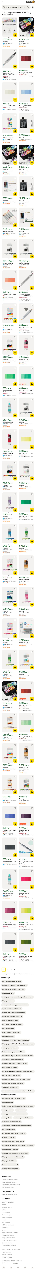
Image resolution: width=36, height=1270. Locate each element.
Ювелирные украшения (9, 1245)
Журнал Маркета (7, 1257)
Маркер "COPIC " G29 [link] (25, 956)
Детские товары (7, 1243)
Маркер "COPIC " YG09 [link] (8, 391)
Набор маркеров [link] (8, 138)
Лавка (10, 1267)
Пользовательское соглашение (11, 1249)
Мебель (4, 1204)
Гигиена (4, 1209)
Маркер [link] (5, 41)
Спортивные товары (8, 1235)
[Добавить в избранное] (15, 19)
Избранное (18, 1267)
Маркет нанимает (7, 1254)
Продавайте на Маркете (9, 1182)
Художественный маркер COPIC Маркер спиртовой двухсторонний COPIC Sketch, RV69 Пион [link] (26, 295)
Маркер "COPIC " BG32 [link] (26, 390)
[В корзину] (15, 35)
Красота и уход (6, 1222)
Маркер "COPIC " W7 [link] (25, 327)
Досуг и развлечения (8, 1202)
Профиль (32, 1267)
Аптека (4, 1220)
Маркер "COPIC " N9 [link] (9, 956)
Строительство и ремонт (9, 1240)
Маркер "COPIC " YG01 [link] (26, 924)
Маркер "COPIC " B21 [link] (25, 106)
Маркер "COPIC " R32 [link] (9, 294)
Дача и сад (5, 1227)
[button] (33, 7)
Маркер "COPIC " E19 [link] (25, 705)
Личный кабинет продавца (10, 1179)
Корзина (25, 1267)
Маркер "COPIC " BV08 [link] (24, 830)
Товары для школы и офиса (10, 1232)
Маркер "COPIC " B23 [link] (9, 830)
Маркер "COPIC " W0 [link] (9, 106)
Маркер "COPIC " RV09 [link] (24, 893)
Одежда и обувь (7, 1215)
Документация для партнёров (11, 1184)
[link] (11, 981)
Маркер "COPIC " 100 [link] (9, 861)
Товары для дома (7, 1217)
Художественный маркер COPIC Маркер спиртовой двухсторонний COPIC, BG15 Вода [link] (10, 73)
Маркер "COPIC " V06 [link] (9, 924)
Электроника (6, 1212)
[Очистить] (28, 7)
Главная (3, 1267)
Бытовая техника (7, 1207)
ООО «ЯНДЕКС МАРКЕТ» (14, 1260)
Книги (3, 1230)
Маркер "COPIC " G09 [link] (26, 516)
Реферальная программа (9, 1194)
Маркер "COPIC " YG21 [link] (26, 453)
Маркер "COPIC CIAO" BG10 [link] (26, 862)
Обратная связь (6, 1252)
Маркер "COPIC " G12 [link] (25, 737)
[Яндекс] (15, 1263)
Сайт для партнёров (8, 1187)
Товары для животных (8, 1237)
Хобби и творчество (8, 1225)
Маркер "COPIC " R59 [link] (25, 73)
